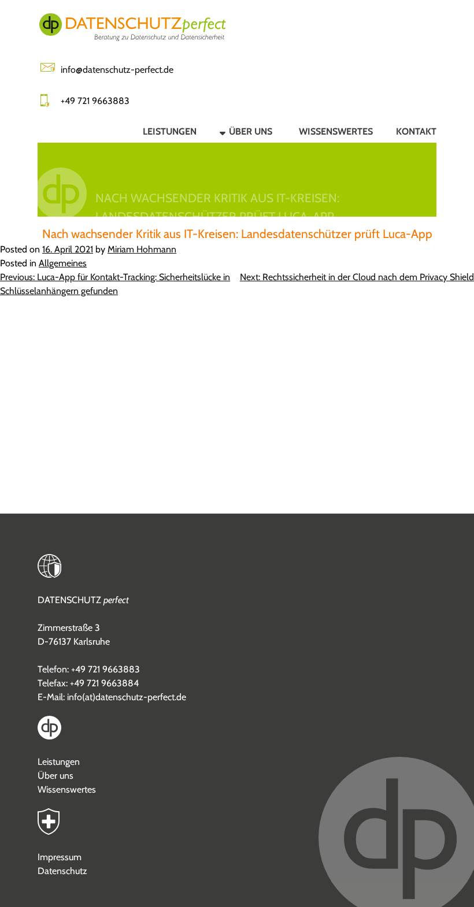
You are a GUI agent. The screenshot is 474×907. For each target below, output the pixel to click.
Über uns (55, 775)
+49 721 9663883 (95, 100)
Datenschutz (62, 870)
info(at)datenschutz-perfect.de (126, 697)
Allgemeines (63, 263)
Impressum (60, 857)
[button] (236, 131)
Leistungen (59, 761)
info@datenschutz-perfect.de (117, 69)
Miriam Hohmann (142, 249)
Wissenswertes (67, 789)
